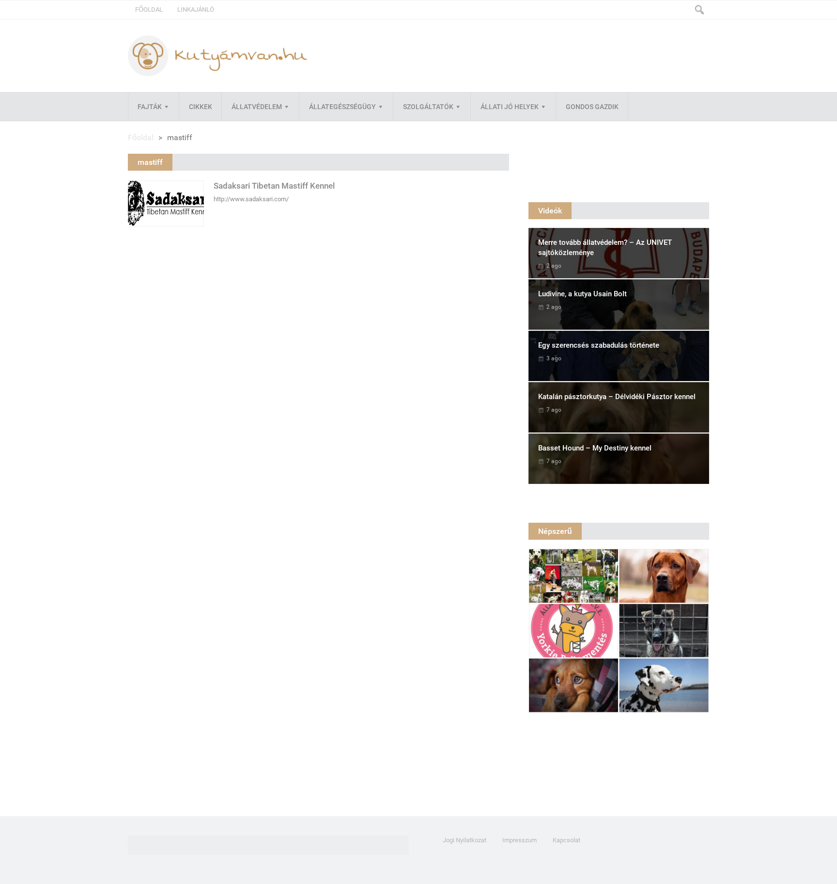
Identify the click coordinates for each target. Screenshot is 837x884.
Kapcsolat (566, 840)
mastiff (150, 162)
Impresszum (519, 840)
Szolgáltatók (428, 107)
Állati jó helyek (509, 107)
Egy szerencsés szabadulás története (598, 345)
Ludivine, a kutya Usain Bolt (582, 293)
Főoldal (149, 9)
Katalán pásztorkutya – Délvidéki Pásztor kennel (617, 396)
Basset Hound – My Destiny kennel (594, 448)
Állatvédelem (257, 107)
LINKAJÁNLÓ (195, 9)
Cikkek (200, 107)
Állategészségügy (342, 107)
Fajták (150, 107)
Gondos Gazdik (592, 107)
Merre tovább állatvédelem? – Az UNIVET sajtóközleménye (605, 247)
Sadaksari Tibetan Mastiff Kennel (274, 186)
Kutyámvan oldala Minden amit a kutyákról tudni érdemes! (217, 55)
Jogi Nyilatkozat (464, 840)
